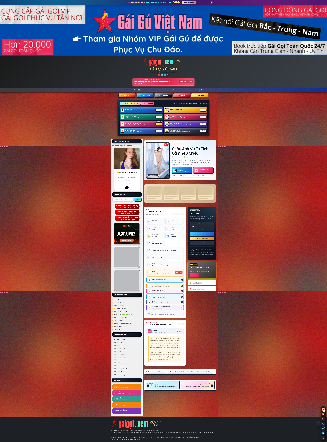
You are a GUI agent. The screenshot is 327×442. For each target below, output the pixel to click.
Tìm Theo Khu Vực (119, 339)
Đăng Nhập (117, 302)
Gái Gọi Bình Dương (119, 363)
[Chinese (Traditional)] (116, 145)
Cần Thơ (174, 90)
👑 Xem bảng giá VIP (177, 175)
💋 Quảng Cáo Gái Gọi (120, 311)
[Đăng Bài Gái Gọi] (127, 218)
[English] (118, 145)
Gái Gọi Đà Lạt (118, 360)
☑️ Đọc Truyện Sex (119, 320)
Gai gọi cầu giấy (192, 371)
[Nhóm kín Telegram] (323, 433)
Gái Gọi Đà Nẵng (119, 354)
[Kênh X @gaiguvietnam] (323, 438)
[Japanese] (120, 145)
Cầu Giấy (155, 371)
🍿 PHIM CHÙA (163, 95)
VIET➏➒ (194, 90)
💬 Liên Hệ (117, 329)
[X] (168, 75)
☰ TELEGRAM (145, 95)
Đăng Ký (116, 299)
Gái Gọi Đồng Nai (119, 366)
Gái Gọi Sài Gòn (118, 342)
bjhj (176, 371)
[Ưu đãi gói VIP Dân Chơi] (127, 206)
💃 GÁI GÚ (182, 95)
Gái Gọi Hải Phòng (119, 348)
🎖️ (201, 90)
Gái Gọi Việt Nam (163, 69)
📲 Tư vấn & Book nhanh (202, 234)
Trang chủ (127, 90)
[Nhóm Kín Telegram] (165, 75)
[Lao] (127, 145)
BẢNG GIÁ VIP (179, 272)
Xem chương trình (194, 275)
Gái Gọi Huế (117, 351)
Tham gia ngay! (189, 2)
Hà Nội (160, 90)
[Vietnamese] (131, 145)
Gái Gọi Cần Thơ (119, 372)
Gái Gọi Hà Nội (118, 345)
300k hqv (172, 371)
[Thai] (129, 145)
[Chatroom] (323, 414)
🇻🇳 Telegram (122, 323)
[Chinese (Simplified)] (113, 145)
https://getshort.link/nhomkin (131, 439)
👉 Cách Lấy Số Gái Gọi (121, 308)
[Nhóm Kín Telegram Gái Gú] (127, 212)
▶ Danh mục (122, 314)
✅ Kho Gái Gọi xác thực (203, 175)
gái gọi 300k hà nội (183, 371)
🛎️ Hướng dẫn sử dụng (190, 175)
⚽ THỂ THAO (200, 95)
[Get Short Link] (159, 75)
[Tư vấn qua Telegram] (323, 424)
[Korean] (124, 145)
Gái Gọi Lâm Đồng (119, 375)
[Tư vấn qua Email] (323, 428)
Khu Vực (145, 90)
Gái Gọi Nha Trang (119, 357)
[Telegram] (162, 75)
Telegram (183, 90)
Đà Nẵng (167, 90)
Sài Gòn (153, 90)
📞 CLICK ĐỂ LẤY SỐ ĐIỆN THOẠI (202, 238)
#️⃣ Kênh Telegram (119, 305)
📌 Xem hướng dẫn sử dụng (201, 243)
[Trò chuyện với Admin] (323, 419)
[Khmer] (122, 145)
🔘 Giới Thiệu (118, 326)
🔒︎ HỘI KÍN (127, 95)
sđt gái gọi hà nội (208, 371)
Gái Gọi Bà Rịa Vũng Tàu (121, 369)
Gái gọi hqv (199, 371)
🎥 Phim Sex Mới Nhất (120, 317)
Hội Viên (136, 90)
